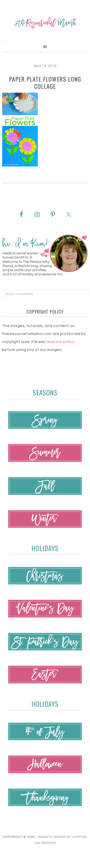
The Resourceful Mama (45, 23)
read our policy (60, 342)
